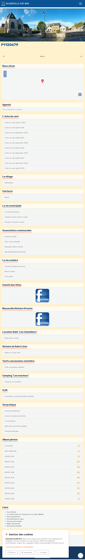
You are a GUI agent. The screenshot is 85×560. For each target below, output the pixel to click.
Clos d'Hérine (11, 512)
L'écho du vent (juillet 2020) (14, 168)
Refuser (13, 552)
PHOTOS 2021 (42, 488)
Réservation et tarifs (12, 338)
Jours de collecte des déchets (15, 416)
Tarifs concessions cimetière (14, 367)
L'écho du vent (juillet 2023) (14, 138)
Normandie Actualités (14, 526)
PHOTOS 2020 (42, 483)
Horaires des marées (14, 521)
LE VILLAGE (42, 446)
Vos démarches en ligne (15, 519)
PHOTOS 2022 (42, 494)
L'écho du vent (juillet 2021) (14, 158)
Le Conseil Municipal (12, 212)
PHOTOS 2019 (42, 478)
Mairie (7, 197)
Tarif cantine (9, 277)
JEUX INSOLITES (42, 451)
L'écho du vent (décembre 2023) (16, 133)
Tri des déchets (10, 421)
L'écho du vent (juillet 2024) (14, 128)
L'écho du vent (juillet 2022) (14, 148)
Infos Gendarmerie (13, 517)
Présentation (9, 183)
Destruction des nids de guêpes (16, 426)
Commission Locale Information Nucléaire (19, 396)
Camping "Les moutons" (13, 382)
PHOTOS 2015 (42, 457)
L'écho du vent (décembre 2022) (16, 143)
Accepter (44, 552)
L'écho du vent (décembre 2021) (16, 153)
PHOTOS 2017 (42, 467)
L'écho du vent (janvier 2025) (15, 123)
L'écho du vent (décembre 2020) (16, 163)
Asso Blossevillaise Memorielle (15, 252)
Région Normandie (13, 524)
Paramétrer (28, 552)
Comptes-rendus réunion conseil (16, 217)
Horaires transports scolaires (15, 266)
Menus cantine (10, 271)
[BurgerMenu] (80, 4)
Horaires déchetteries (12, 411)
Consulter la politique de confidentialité (19, 547)
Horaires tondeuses (11, 431)
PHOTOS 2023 (42, 499)
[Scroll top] (80, 555)
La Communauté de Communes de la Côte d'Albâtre (25, 514)
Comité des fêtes (10, 237)
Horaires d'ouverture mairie (14, 222)
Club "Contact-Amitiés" (12, 242)
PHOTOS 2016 (42, 462)
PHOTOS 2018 (42, 472)
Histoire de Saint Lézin (12, 353)
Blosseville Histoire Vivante (14, 247)
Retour (42, 56)
